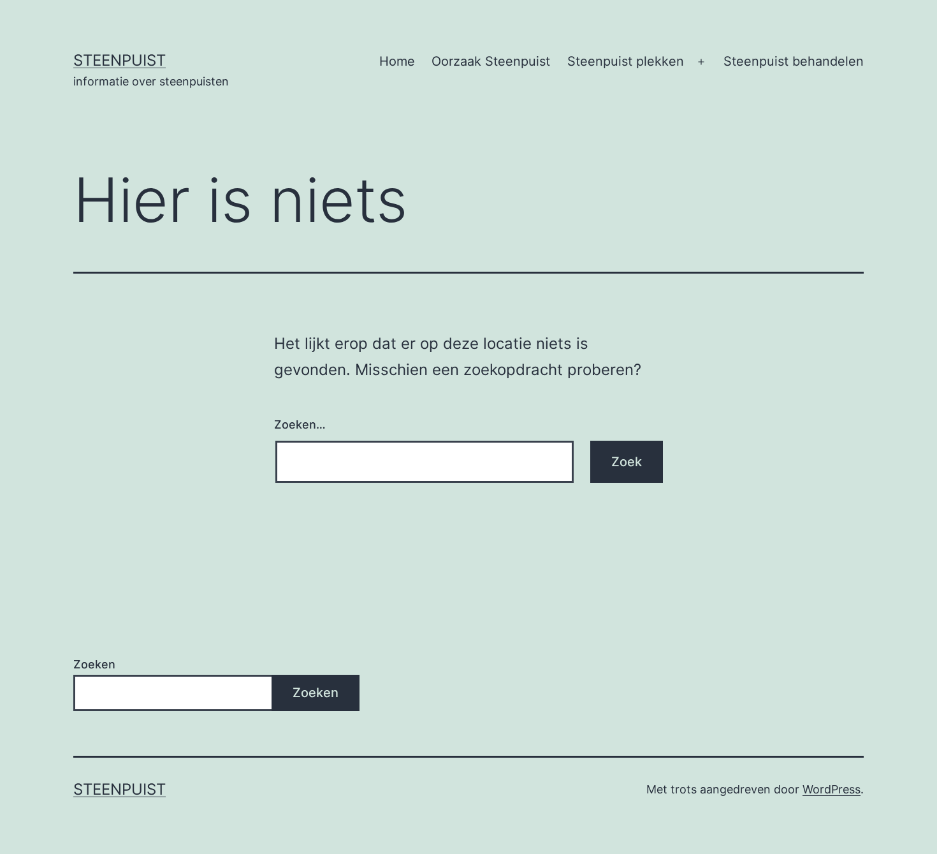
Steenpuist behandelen (793, 61)
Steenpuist (119, 60)
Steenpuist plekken (625, 61)
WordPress (832, 789)
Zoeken (94, 664)
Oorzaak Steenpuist (491, 61)
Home (397, 61)
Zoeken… (300, 424)
